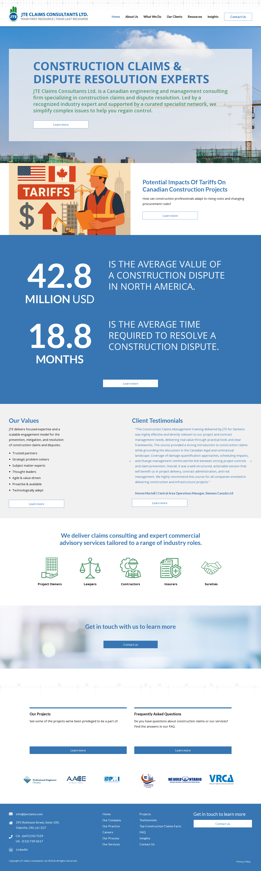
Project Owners (50, 584)
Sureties (211, 584)
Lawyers (90, 584)
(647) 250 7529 (32, 836)
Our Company (111, 820)
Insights (213, 16)
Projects (145, 814)
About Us (131, 16)
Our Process (110, 838)
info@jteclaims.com (29, 814)
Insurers (170, 584)
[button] (61, 124)
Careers (107, 832)
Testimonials (148, 820)
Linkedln (22, 849)
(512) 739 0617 (32, 841)
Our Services (111, 844)
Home (116, 16)
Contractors (130, 584)
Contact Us (238, 17)
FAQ (142, 832)
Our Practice (111, 826)
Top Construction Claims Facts (160, 826)
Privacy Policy (243, 861)
